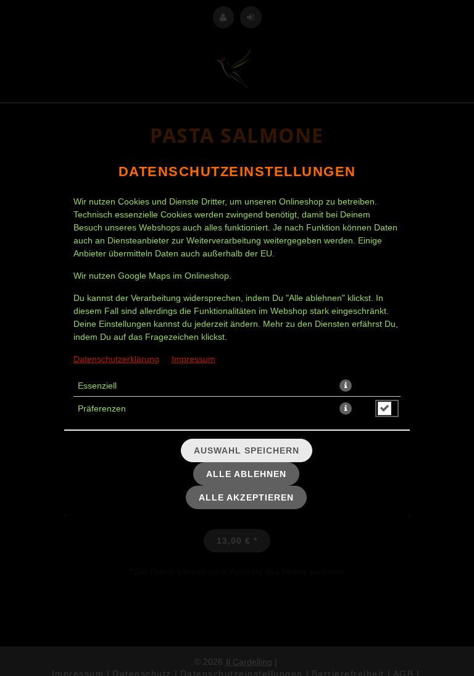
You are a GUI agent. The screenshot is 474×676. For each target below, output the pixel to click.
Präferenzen (102, 408)
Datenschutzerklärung (116, 359)
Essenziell (97, 386)
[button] (345, 385)
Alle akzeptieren (246, 497)
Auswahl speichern (246, 450)
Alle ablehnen (246, 474)
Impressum (193, 359)
